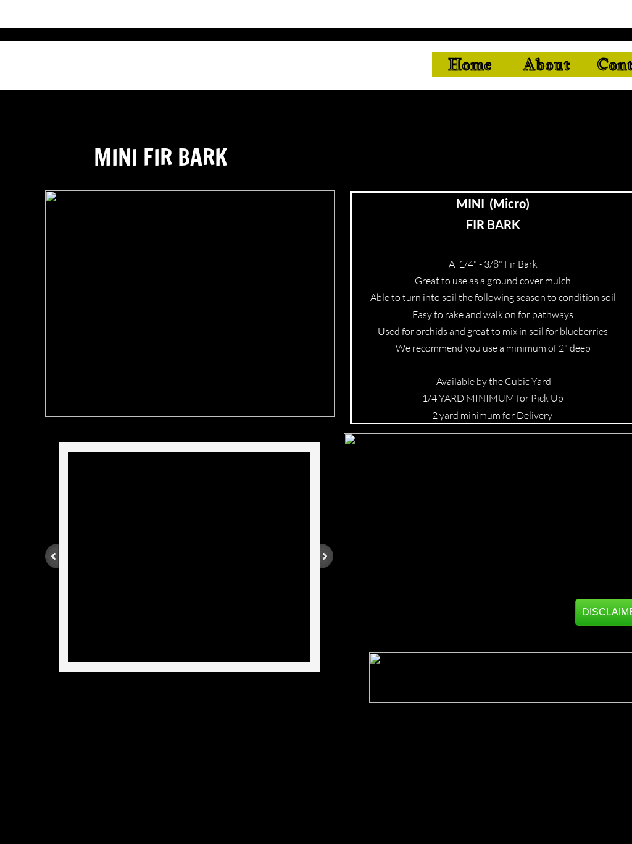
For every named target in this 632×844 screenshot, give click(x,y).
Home (470, 64)
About (546, 64)
